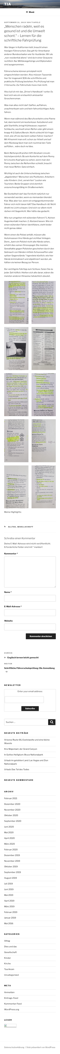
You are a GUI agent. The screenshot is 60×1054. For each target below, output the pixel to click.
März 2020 (9, 844)
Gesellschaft (25, 527)
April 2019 (9, 901)
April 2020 (9, 838)
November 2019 (12, 861)
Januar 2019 (10, 918)
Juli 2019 (8, 883)
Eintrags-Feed (11, 998)
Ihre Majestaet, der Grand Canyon (20, 749)
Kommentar (11, 553)
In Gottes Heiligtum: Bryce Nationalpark (23, 754)
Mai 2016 (8, 923)
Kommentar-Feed (13, 1004)
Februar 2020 (11, 849)
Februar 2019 (10, 912)
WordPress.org (11, 1009)
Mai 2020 (9, 832)
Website (8, 621)
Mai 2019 (8, 895)
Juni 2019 (9, 889)
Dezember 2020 (12, 804)
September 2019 (12, 872)
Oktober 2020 (11, 815)
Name (8, 592)
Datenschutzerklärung (14, 1047)
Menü (31, 12)
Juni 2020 (9, 827)
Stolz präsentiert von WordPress (40, 1047)
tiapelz (35, 22)
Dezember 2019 (12, 855)
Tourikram (9, 969)
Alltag (12, 527)
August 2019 (10, 878)
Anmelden (9, 992)
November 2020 (12, 810)
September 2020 (12, 821)
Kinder (7, 958)
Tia (7, 4)
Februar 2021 (10, 798)
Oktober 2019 (11, 866)
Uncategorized (11, 975)
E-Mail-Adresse (13, 606)
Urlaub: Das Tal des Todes (16, 769)
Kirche (7, 963)
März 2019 (9, 906)
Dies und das (10, 946)
